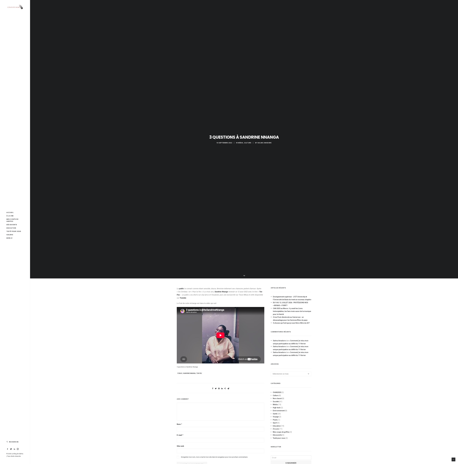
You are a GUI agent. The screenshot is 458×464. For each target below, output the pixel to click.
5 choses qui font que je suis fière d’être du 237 (291, 323)
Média (240, 143)
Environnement (279, 411)
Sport (275, 423)
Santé (275, 414)
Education (11, 228)
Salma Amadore (265, 143)
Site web (180, 446)
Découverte (11, 225)
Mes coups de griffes (12, 220)
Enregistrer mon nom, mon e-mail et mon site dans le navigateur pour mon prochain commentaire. (214, 457)
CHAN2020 (277, 392)
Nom (179, 424)
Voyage (276, 417)
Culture (247, 143)
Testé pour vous (13, 231)
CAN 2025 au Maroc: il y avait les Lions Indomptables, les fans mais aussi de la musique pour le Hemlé (292, 311)
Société (276, 402)
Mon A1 (9, 238)
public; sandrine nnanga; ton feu (189, 373)
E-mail (180, 435)
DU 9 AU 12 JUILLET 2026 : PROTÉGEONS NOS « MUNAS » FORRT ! (290, 304)
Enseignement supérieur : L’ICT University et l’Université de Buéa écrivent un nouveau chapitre (292, 298)
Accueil (9, 212)
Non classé (277, 398)
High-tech (276, 408)
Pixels (275, 420)
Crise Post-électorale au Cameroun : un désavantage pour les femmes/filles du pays (290, 318)
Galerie (9, 235)
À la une (10, 216)
